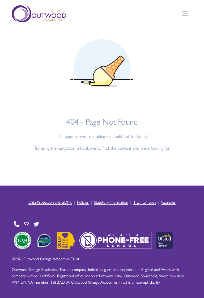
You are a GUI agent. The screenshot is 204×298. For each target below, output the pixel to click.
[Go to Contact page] (16, 224)
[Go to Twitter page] (36, 224)
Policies (83, 202)
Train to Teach (144, 202)
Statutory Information (111, 202)
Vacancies (168, 202)
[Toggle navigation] (185, 14)
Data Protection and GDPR (50, 202)
